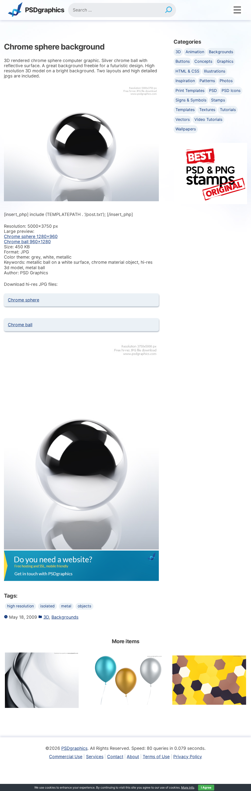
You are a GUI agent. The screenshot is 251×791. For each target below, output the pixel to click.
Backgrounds (64, 617)
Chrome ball (20, 324)
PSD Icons (231, 90)
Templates (185, 109)
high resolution (20, 606)
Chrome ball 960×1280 (27, 241)
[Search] (168, 10)
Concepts (203, 61)
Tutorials (228, 109)
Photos (226, 80)
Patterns (207, 80)
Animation (195, 51)
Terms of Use (156, 756)
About (133, 756)
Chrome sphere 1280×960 (31, 236)
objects (84, 606)
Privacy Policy (187, 756)
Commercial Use (65, 756)
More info (187, 787)
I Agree (206, 787)
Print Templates (190, 90)
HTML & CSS (187, 71)
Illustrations (214, 71)
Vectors (183, 119)
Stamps (218, 100)
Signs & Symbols (191, 100)
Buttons (183, 61)
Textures (207, 109)
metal (66, 606)
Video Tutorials (208, 119)
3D (46, 617)
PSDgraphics (44, 10)
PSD (213, 90)
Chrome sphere (23, 299)
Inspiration (185, 80)
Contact (115, 756)
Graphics (225, 61)
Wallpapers (186, 128)
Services (94, 756)
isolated (47, 606)
